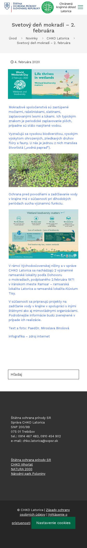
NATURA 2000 (21, 469)
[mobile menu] (80, 7)
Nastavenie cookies (53, 523)
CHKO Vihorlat (22, 464)
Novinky (32, 38)
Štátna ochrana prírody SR (31, 460)
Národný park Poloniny (28, 473)
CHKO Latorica (58, 38)
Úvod (13, 38)
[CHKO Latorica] (40, 7)
